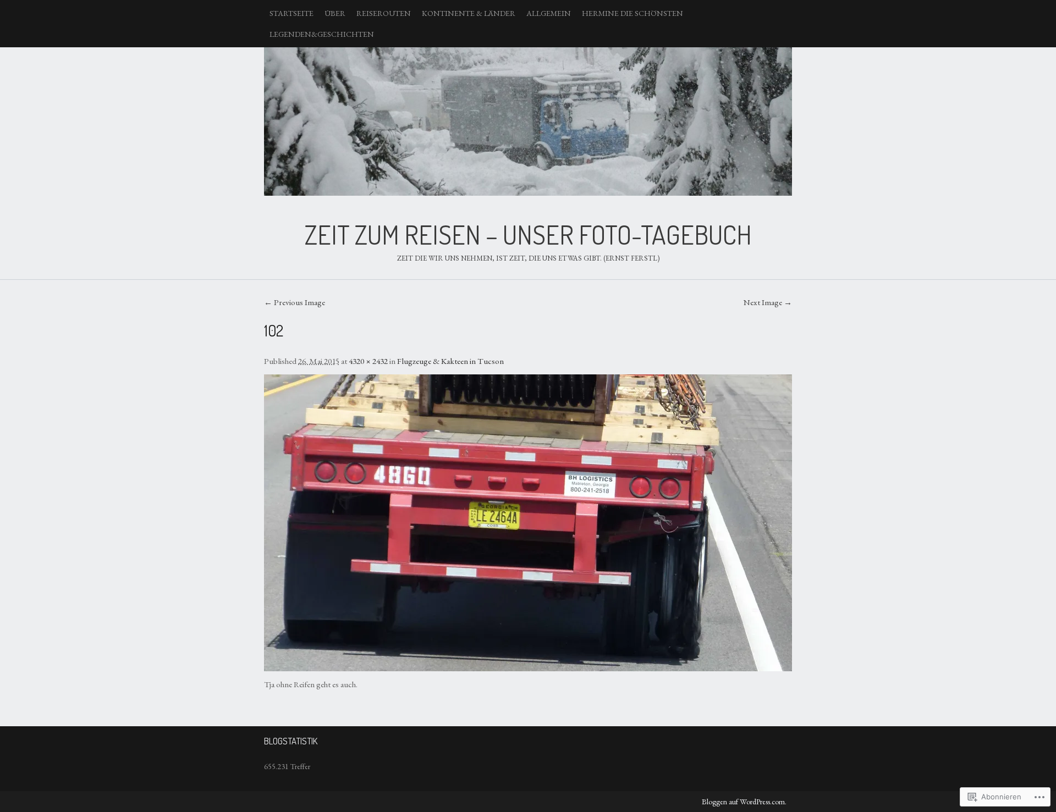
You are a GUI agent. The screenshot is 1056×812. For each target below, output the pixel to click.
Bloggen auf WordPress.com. (744, 802)
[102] (528, 522)
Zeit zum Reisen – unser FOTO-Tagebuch (528, 121)
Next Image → (768, 302)
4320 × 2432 (368, 361)
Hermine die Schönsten (632, 13)
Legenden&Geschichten (322, 34)
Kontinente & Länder (468, 13)
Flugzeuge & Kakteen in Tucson (450, 361)
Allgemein (548, 13)
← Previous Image (294, 302)
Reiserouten (383, 13)
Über (334, 13)
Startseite (292, 13)
